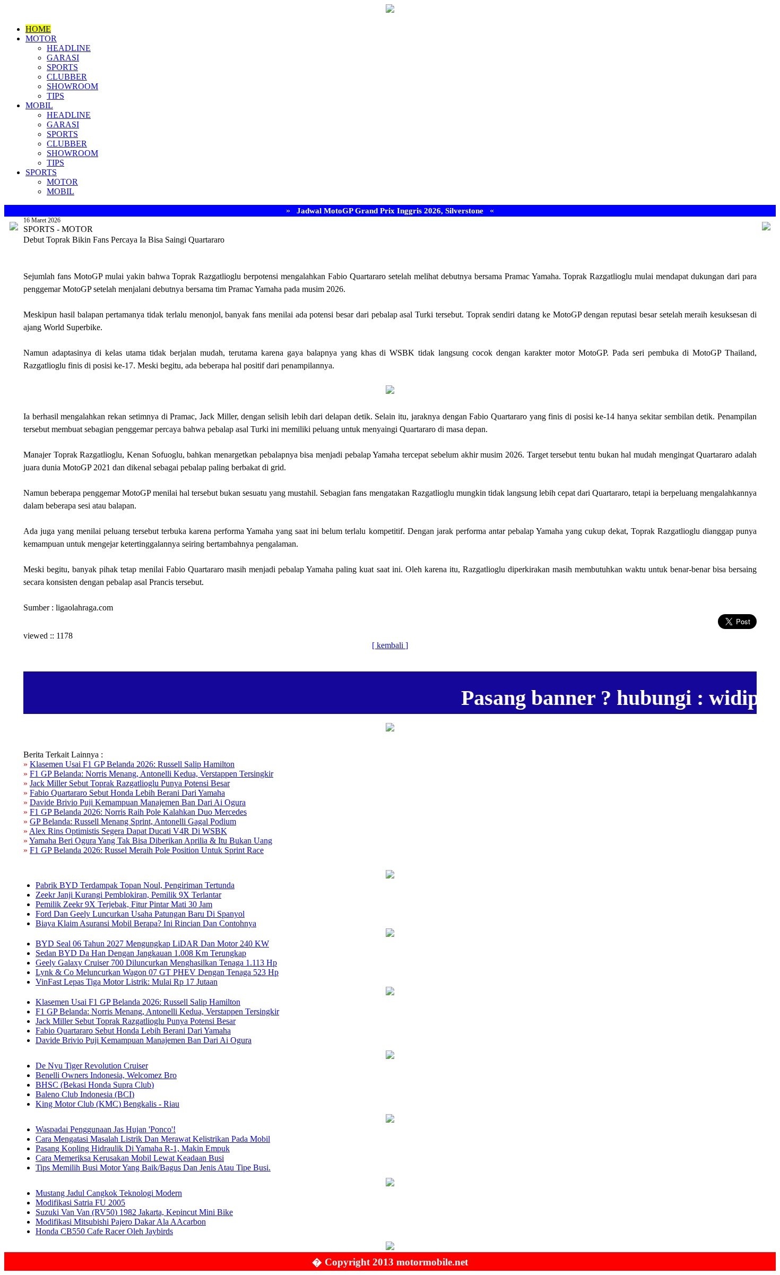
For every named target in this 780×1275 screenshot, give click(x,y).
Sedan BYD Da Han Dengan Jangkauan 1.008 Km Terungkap (141, 953)
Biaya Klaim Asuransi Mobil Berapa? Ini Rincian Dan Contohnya (146, 923)
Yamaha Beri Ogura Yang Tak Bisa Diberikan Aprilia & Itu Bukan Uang (150, 840)
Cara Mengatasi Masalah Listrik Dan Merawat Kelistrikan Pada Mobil (153, 1138)
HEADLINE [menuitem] (69, 48)
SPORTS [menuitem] (62, 67)
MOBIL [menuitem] (39, 105)
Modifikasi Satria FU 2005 (80, 1202)
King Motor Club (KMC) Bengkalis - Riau (107, 1103)
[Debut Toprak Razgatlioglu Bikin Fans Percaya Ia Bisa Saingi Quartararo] (390, 390)
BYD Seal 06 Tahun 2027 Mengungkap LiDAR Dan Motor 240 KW (152, 943)
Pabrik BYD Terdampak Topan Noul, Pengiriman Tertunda (135, 885)
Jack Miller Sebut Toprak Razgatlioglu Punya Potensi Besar (130, 783)
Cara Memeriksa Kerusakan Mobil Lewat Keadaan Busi (130, 1157)
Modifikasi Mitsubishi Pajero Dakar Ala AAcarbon (121, 1221)
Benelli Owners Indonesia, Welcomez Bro (106, 1075)
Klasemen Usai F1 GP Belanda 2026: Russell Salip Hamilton (132, 764)
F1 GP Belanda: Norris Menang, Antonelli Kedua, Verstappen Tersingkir (151, 773)
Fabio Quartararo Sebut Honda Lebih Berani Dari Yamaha (127, 792)
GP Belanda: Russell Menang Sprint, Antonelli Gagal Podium (133, 821)
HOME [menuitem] (38, 28)
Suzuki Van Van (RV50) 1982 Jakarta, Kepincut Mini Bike (134, 1212)
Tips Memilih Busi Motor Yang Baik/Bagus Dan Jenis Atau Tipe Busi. (153, 1167)
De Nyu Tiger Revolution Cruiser (92, 1065)
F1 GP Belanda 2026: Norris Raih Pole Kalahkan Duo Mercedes (138, 811)
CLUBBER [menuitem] (67, 76)
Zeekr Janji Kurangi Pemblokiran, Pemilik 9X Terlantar (128, 894)
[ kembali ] (390, 645)
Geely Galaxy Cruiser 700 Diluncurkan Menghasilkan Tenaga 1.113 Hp (156, 962)
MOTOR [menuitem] (41, 38)
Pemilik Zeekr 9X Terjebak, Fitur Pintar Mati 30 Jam (124, 904)
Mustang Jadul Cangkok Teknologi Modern (109, 1193)
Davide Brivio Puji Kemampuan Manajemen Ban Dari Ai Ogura (138, 802)
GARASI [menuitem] (63, 57)
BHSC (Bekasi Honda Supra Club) (95, 1084)
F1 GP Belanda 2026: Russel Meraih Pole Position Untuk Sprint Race (147, 850)
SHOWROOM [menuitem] (72, 86)
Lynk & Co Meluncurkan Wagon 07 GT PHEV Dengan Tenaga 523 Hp (157, 972)
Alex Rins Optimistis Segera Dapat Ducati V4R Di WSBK (128, 830)
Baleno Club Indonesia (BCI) (85, 1094)
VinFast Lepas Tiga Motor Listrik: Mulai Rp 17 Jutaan (127, 981)
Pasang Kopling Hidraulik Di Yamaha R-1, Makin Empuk (133, 1148)
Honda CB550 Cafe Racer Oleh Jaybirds (104, 1231)
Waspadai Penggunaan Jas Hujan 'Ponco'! (106, 1129)
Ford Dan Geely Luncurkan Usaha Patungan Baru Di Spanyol (140, 913)
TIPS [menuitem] (55, 95)
